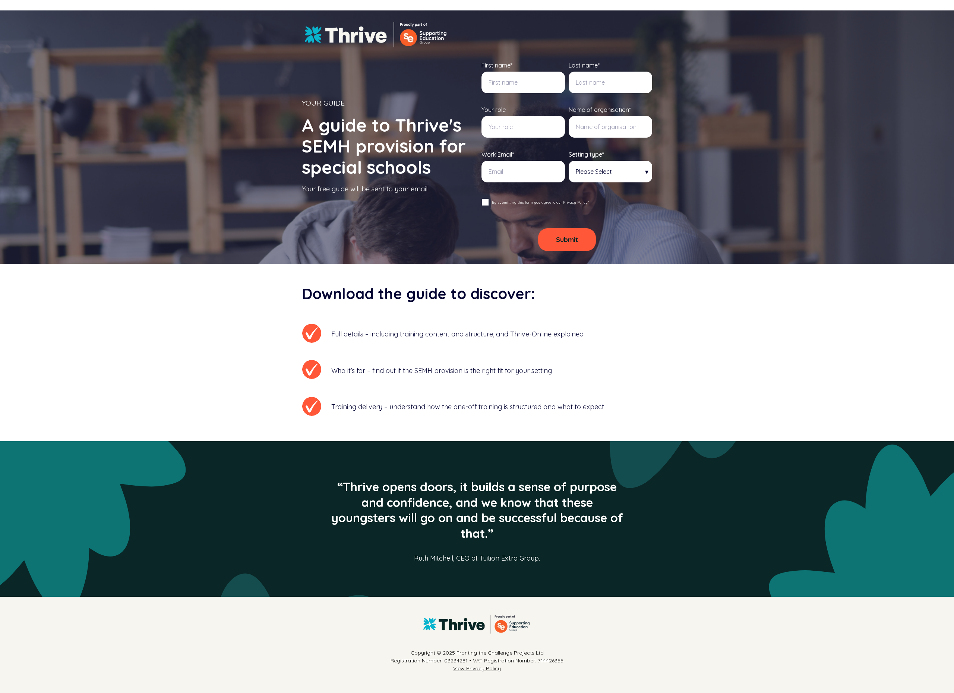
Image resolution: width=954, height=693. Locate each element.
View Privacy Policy (477, 668)
